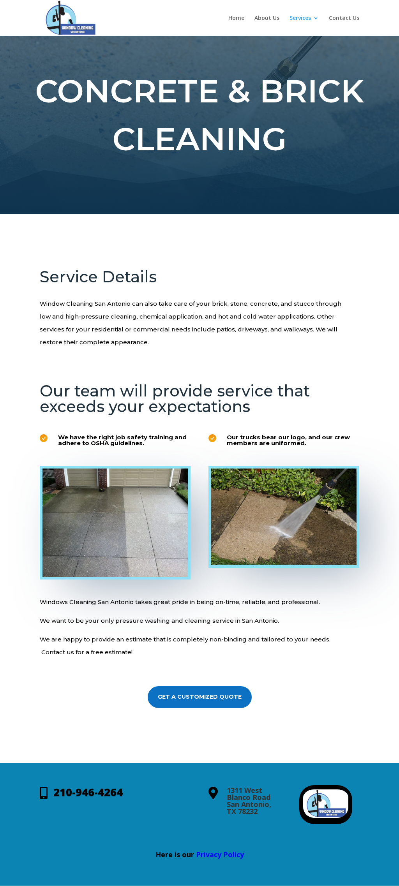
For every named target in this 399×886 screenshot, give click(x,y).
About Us (266, 18)
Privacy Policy (220, 854)
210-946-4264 (88, 792)
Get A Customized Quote (200, 696)
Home (236, 18)
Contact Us (344, 18)
